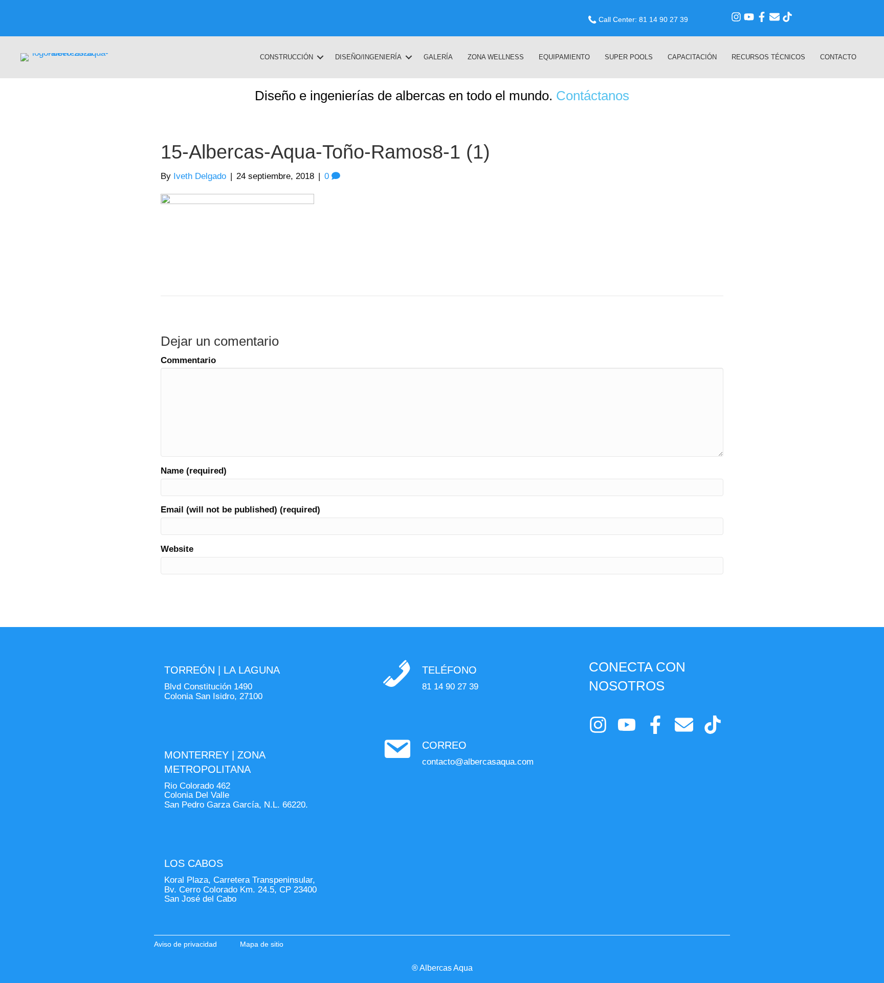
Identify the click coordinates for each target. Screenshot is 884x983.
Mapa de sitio (261, 944)
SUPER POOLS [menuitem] (629, 57)
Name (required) (194, 471)
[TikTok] (787, 17)
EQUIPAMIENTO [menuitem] (564, 57)
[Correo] (774, 17)
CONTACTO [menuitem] (838, 57)
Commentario (188, 360)
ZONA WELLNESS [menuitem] (496, 57)
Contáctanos (592, 95)
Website (177, 549)
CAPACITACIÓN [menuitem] (692, 57)
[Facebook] (762, 17)
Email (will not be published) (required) (240, 510)
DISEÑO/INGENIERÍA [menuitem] (368, 57)
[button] (320, 57)
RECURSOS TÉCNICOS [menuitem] (768, 57)
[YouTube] (749, 17)
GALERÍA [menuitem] (438, 57)
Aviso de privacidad (185, 944)
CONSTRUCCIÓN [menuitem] (286, 57)
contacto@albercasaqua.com (478, 762)
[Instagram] (736, 17)
